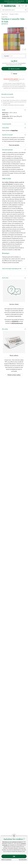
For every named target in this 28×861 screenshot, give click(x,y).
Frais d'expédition (22, 63)
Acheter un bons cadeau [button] (14, 375)
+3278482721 (14, 321)
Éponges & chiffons (14, 14)
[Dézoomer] (23, 49)
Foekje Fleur (14, 130)
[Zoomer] (25, 49)
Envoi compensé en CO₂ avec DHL (14, 64)
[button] (25, 28)
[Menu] (2, 6)
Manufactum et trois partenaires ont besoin (12, 841)
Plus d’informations (23, 859)
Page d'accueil (5, 14)
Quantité (6, 56)
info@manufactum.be (17, 323)
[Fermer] (27, 1)
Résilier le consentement (6, 859)
